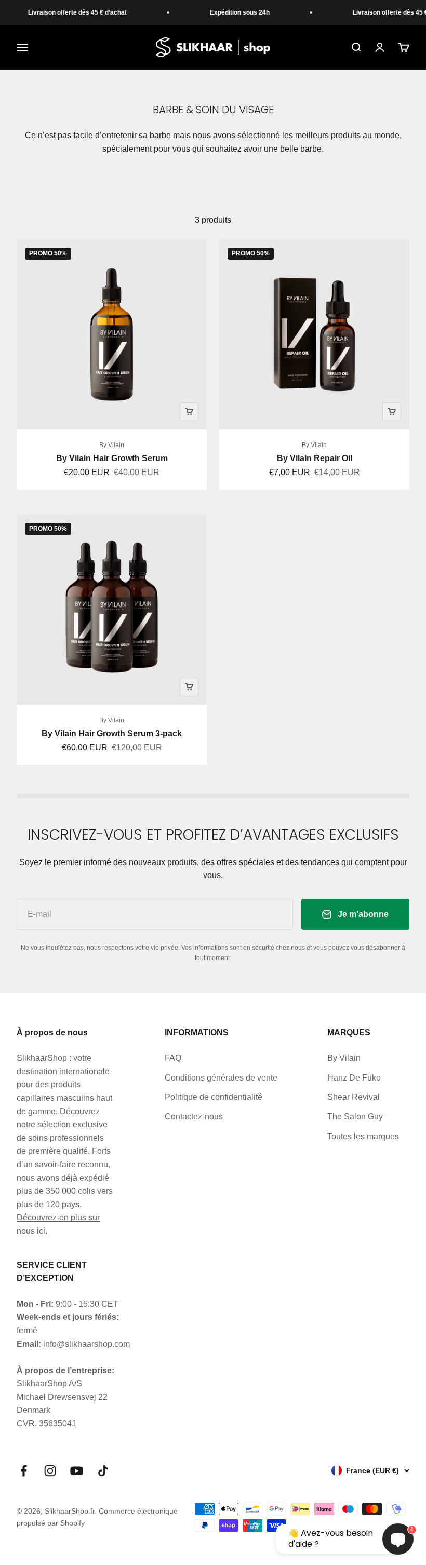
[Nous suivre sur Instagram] (50, 1471)
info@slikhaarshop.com (86, 1344)
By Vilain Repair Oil (314, 458)
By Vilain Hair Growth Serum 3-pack (112, 733)
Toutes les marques (363, 1136)
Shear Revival (353, 1096)
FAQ (173, 1058)
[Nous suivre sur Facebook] (24, 1471)
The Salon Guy (355, 1116)
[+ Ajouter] (189, 411)
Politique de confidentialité (213, 1096)
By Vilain (111, 445)
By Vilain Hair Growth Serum (112, 458)
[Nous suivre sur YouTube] (77, 1471)
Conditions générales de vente (221, 1077)
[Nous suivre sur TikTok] (103, 1471)
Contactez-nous (194, 1116)
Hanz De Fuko (354, 1077)
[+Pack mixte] (189, 687)
